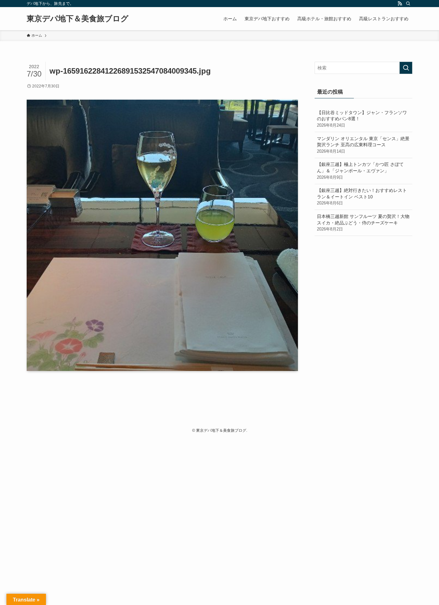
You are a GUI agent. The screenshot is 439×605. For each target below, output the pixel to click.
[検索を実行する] (405, 68)
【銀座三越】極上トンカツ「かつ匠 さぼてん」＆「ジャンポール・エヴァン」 (360, 170)
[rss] (400, 3)
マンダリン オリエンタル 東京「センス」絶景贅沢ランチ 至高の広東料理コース (363, 145)
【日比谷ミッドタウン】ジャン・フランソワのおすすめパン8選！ (362, 119)
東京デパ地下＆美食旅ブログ (78, 19)
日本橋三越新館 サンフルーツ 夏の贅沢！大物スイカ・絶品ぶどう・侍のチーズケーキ (363, 222)
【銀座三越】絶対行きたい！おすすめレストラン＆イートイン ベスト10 (362, 196)
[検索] (408, 3)
